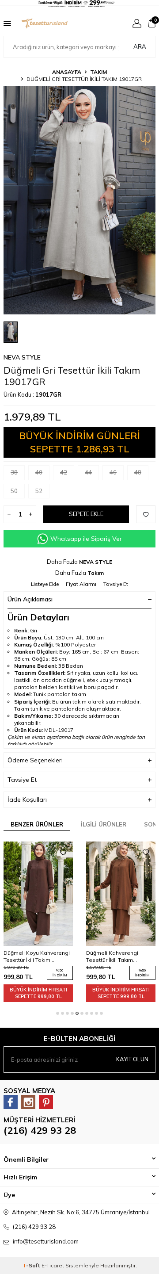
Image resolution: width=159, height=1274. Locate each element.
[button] (57, 1013)
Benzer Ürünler (37, 824)
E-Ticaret (53, 1265)
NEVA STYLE (22, 357)
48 (137, 472)
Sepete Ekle (86, 513)
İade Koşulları (27, 799)
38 (14, 472)
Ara (139, 46)
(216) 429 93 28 (40, 1130)
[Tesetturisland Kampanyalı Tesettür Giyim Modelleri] (79, 4)
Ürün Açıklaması (30, 599)
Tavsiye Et (115, 584)
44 (88, 472)
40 (38, 472)
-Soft (32, 1265)
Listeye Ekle (45, 584)
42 (63, 472)
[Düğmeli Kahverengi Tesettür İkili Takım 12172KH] (120, 894)
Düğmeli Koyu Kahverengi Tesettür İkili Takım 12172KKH (37, 956)
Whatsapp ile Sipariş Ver (86, 539)
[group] (79, 200)
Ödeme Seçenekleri (35, 760)
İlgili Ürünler (103, 824)
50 (14, 490)
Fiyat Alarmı (81, 584)
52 (38, 490)
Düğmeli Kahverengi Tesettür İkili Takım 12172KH (112, 956)
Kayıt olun (132, 1059)
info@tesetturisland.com (46, 1241)
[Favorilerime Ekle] (63, 852)
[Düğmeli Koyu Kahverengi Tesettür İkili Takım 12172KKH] (38, 894)
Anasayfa (66, 72)
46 (113, 472)
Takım (98, 72)
